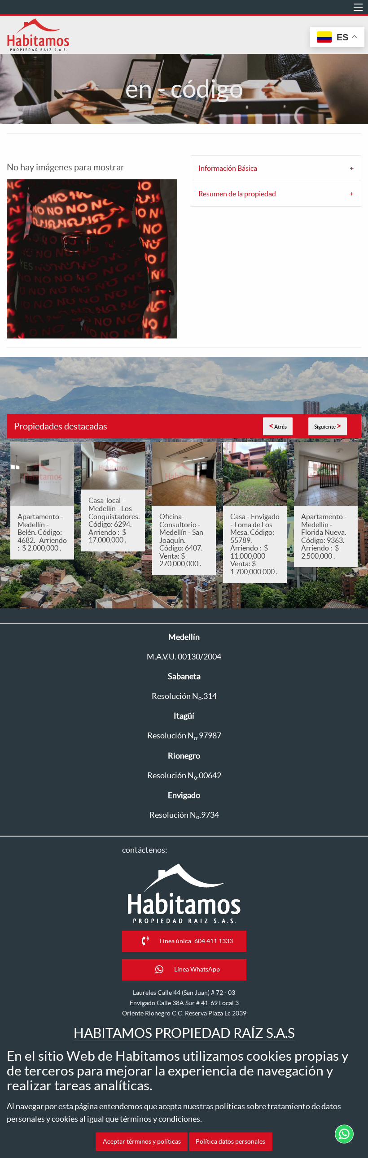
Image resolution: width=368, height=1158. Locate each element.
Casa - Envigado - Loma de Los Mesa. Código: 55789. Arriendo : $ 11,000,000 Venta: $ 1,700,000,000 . (255, 544)
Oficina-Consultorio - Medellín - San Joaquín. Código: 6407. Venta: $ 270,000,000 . (182, 540)
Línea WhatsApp (197, 969)
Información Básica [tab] (227, 168)
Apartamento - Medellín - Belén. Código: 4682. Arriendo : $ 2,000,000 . (42, 532)
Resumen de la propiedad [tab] (237, 194)
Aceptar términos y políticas (142, 1141)
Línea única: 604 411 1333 (196, 941)
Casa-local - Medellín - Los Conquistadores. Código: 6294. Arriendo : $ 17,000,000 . (114, 520)
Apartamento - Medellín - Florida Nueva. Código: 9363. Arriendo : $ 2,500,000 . (324, 536)
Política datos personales (230, 1141)
